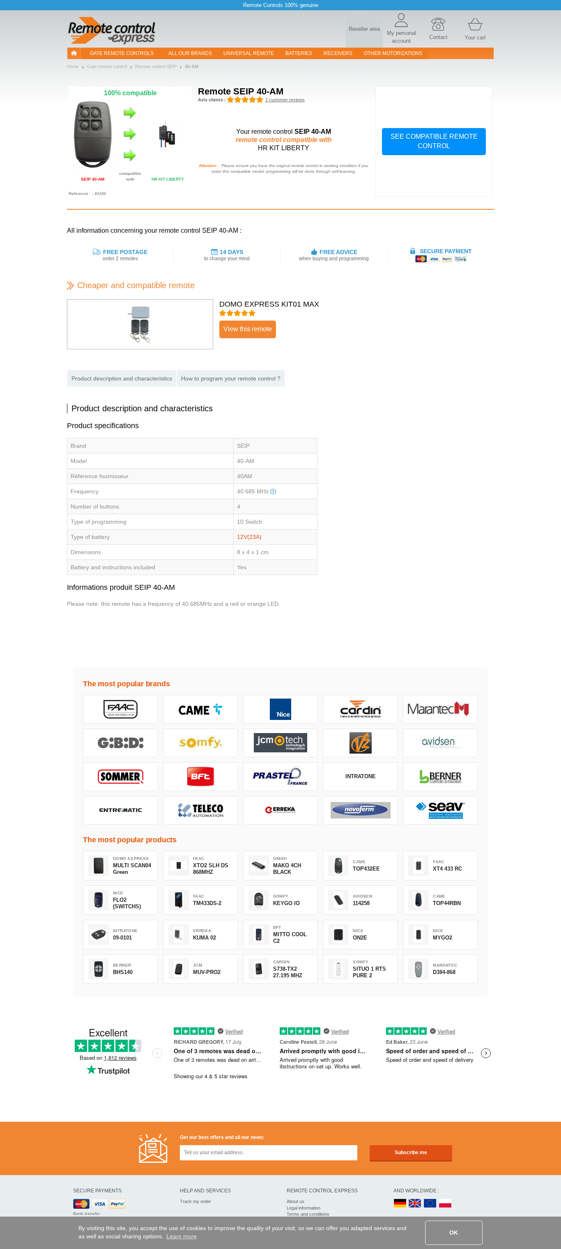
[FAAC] (120, 709)
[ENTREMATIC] (120, 810)
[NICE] (280, 709)
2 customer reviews (285, 99)
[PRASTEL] (280, 776)
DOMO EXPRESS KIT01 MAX (269, 304)
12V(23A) (249, 537)
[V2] (360, 743)
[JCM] (280, 743)
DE (400, 1204)
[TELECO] (200, 810)
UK (415, 1204)
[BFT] (200, 776)
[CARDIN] (360, 709)
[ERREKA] (280, 810)
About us (295, 1201)
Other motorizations (393, 53)
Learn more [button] (181, 1236)
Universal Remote (248, 53)
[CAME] (200, 709)
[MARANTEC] (440, 709)
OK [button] (453, 1232)
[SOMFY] (200, 743)
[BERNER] (440, 776)
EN (430, 1204)
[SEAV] (440, 810)
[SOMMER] (120, 776)
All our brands (190, 53)
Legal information (303, 1207)
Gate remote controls (122, 53)
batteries (298, 53)
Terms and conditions (308, 1214)
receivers (338, 53)
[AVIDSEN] (440, 743)
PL (445, 1204)
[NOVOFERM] (360, 810)
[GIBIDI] (120, 743)
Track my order (195, 1201)
